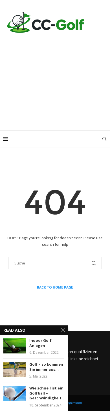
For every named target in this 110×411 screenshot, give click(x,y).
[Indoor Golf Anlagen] (14, 345)
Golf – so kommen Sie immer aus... (46, 367)
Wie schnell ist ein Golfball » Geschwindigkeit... (46, 393)
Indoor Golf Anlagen (40, 343)
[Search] (104, 139)
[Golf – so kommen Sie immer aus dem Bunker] (14, 369)
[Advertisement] (55, 79)
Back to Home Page (55, 287)
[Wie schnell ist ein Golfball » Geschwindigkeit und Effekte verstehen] (14, 393)
